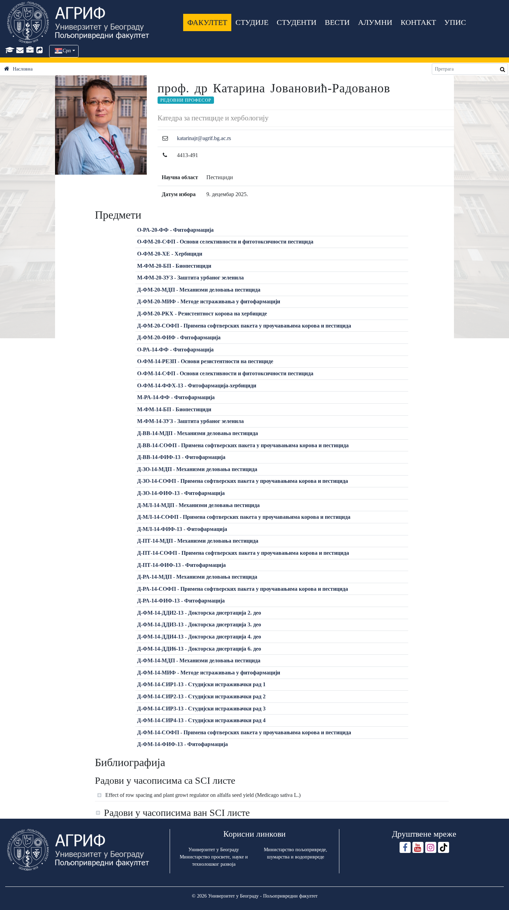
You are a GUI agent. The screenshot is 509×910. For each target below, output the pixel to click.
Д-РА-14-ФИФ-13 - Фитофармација (181, 601)
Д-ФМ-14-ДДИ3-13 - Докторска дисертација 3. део (199, 624)
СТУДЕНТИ (296, 22)
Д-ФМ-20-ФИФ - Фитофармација (179, 337)
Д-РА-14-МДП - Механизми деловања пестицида (197, 577)
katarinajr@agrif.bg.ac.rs (204, 138)
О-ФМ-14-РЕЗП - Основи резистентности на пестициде (205, 361)
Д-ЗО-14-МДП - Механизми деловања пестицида (197, 469)
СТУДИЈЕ (251, 22)
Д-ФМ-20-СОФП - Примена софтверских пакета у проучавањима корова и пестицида (244, 326)
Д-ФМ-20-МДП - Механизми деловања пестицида (198, 290)
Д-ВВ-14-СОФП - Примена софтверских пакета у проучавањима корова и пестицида (243, 445)
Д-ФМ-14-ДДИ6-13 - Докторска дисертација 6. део (199, 649)
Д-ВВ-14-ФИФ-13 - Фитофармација (181, 457)
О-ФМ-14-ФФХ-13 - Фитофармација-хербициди (196, 385)
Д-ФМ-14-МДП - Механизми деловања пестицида (198, 660)
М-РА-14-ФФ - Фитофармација (176, 397)
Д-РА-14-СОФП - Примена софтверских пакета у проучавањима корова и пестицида (242, 589)
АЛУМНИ (375, 22)
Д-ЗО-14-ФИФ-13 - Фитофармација (181, 493)
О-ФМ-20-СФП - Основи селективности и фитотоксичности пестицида (225, 242)
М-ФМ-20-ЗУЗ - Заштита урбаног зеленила (190, 278)
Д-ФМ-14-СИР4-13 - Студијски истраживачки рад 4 (201, 720)
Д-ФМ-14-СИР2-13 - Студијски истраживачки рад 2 (201, 696)
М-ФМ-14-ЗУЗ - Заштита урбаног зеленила (190, 421)
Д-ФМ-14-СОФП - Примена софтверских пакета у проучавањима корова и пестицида (244, 732)
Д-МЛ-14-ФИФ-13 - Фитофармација (182, 529)
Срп (67, 50)
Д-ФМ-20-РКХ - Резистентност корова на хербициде (202, 313)
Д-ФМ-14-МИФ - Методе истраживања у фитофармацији (208, 672)
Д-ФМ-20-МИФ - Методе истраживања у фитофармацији (208, 301)
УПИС (455, 22)
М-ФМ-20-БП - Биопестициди (174, 266)
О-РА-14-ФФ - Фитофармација (175, 349)
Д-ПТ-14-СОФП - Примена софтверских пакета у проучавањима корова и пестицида (243, 553)
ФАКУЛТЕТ (207, 22)
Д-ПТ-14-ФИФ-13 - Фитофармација (181, 565)
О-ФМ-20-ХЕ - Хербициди (169, 254)
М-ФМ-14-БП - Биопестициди (174, 409)
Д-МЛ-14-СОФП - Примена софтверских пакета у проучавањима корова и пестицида (243, 517)
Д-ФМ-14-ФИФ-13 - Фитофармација (182, 744)
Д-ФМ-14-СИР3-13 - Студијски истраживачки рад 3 (201, 708)
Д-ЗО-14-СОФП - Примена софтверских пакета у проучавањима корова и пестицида (242, 481)
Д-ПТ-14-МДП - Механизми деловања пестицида (197, 541)
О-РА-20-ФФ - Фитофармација (175, 230)
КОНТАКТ (418, 22)
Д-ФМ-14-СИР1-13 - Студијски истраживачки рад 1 (201, 684)
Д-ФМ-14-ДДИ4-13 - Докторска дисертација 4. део (199, 637)
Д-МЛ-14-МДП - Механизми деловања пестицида (198, 505)
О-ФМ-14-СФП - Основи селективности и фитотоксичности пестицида (225, 373)
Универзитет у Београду (213, 849)
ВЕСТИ (337, 22)
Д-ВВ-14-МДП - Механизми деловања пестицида (197, 433)
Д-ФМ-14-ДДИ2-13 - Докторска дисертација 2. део (199, 613)
